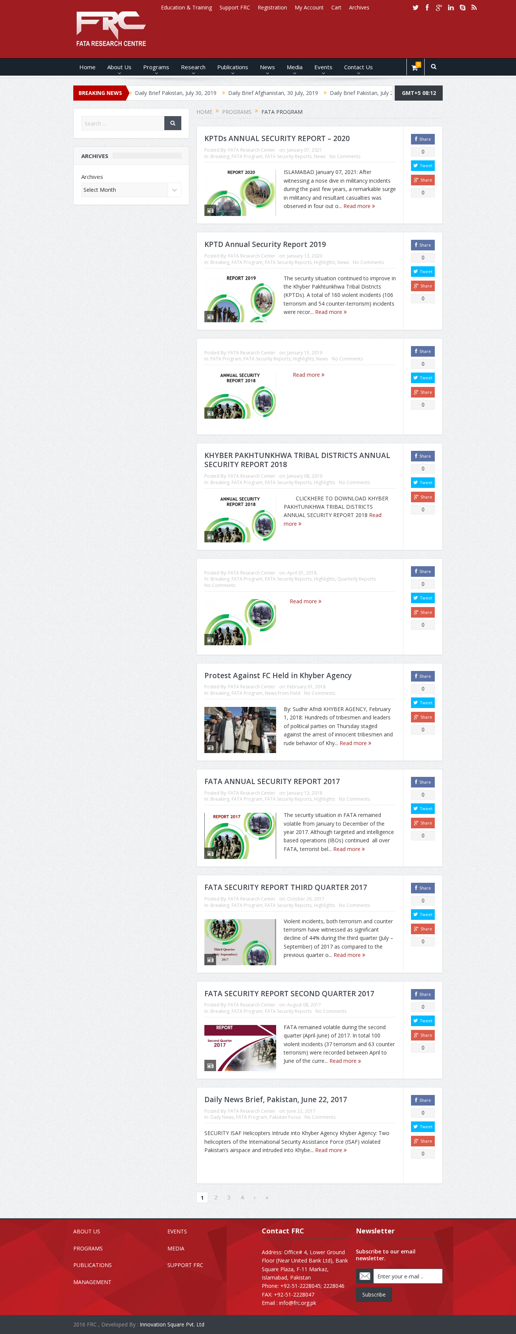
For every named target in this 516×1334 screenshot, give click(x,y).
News (267, 67)
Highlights (324, 262)
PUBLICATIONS (92, 1265)
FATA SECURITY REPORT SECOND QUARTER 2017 (289, 994)
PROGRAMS (88, 1248)
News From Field (282, 693)
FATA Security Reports (288, 156)
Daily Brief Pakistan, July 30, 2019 (138, 92)
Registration (272, 7)
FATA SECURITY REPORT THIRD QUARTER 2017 (285, 887)
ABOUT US (86, 1231)
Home (87, 67)
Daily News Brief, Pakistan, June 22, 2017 (275, 1099)
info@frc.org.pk (297, 1302)
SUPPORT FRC (185, 1265)
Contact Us (358, 67)
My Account (309, 7)
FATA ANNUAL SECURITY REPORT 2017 (272, 781)
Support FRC (234, 7)
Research (193, 67)
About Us (119, 67)
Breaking (219, 156)
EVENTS (177, 1231)
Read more (357, 206)
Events (323, 67)
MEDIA (175, 1248)
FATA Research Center (251, 150)
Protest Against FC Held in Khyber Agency (278, 675)
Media (295, 67)
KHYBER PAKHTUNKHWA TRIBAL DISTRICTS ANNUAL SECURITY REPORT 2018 (297, 460)
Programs (156, 67)
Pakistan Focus (285, 1117)
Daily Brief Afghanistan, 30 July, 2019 (236, 92)
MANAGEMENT (92, 1282)
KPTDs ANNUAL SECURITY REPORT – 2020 (277, 138)
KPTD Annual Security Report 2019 (265, 244)
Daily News (222, 1117)
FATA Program (247, 156)
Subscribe (374, 1294)
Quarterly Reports (356, 579)
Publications (232, 67)
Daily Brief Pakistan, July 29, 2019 (333, 92)
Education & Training (186, 7)
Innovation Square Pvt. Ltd (172, 1324)
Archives (359, 7)
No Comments (344, 156)
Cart (336, 7)
